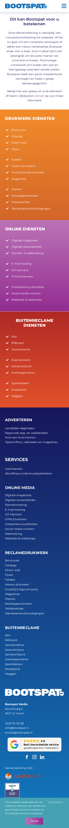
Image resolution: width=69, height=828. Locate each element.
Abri (8, 635)
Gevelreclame (14, 645)
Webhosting (13, 533)
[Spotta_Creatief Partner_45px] (12, 784)
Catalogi (10, 565)
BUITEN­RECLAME (22, 628)
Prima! (34, 821)
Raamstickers (14, 649)
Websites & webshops (20, 538)
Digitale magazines (18, 495)
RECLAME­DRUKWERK (26, 553)
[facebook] (27, 757)
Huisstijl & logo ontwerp (21, 589)
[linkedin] (42, 757)
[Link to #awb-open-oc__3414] (64, 6)
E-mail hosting (15, 509)
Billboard (11, 640)
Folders (10, 579)
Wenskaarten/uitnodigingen (24, 613)
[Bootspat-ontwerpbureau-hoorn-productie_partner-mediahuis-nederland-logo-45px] (23, 774)
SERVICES (16, 459)
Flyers (9, 574)
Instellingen (55, 802)
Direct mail (12, 570)
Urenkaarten (14, 468)
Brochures (12, 560)
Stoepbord (12, 669)
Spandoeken (14, 664)
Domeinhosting (16, 504)
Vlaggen (11, 673)
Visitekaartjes (14, 608)
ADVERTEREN (18, 420)
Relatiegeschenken (18, 603)
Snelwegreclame (16, 659)
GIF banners (13, 514)
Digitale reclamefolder (20, 500)
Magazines (12, 594)
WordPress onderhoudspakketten (28, 473)
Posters (10, 598)
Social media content (19, 529)
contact (39, 95)
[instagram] (34, 757)
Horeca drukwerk (17, 584)
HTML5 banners (15, 519)
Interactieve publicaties (21, 524)
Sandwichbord (15, 654)
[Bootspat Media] (26, 5)
